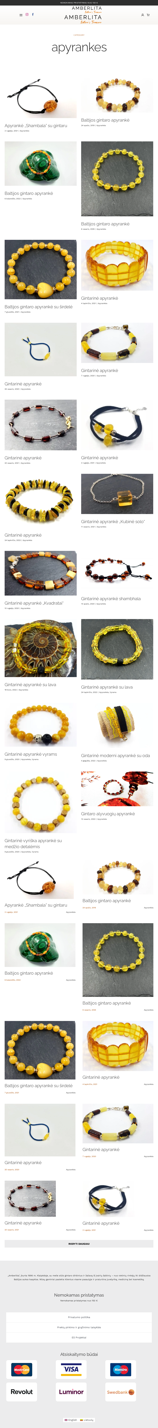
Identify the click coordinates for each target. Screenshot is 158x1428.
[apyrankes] (41, 98)
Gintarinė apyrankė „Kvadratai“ (34, 603)
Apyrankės (24, 131)
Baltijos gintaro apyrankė (105, 120)
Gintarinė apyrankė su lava (30, 684)
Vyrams (113, 692)
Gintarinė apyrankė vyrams (31, 754)
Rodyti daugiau (79, 1243)
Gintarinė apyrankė (99, 298)
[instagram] (27, 14)
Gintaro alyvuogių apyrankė (108, 813)
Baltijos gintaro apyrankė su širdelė (39, 306)
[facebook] (32, 14)
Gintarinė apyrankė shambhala (111, 598)
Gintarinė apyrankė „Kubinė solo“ (113, 521)
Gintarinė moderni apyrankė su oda (115, 755)
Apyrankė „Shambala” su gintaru (36, 125)
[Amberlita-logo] (86, 6)
